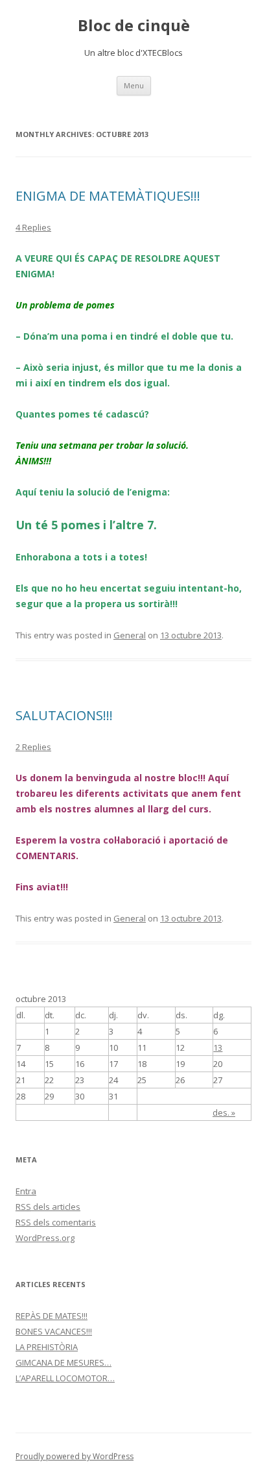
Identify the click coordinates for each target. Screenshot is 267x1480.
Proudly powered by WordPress (75, 1456)
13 (217, 1047)
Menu (134, 85)
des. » (224, 1112)
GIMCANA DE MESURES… (63, 1362)
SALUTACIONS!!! (64, 715)
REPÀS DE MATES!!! (51, 1316)
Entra (26, 1191)
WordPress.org (45, 1238)
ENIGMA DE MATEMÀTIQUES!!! (108, 196)
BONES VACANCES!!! (54, 1331)
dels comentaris (56, 1222)
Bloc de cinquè (134, 26)
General (129, 635)
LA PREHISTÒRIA (47, 1347)
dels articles (48, 1206)
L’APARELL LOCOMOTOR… (65, 1378)
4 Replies (33, 227)
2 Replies (33, 747)
